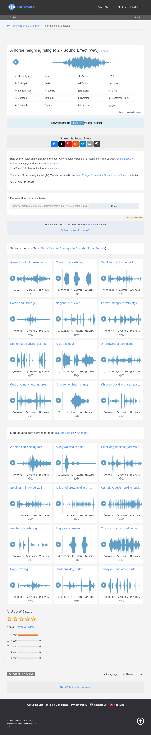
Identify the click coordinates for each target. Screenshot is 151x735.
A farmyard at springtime (117, 343)
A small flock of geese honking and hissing (37, 262)
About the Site (35, 705)
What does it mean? (75, 230)
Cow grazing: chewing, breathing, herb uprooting (42, 384)
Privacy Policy (79, 705)
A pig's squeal (65, 343)
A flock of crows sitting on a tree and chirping (85, 487)
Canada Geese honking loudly (120, 487)
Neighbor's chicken (68, 303)
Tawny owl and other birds (118, 569)
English (13, 17)
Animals (14, 163)
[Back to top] (135, 724)
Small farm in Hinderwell (117, 262)
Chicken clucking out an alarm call (123, 384)
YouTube (119, 705)
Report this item (135, 218)
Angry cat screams (68, 528)
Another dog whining (23, 528)
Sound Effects (123, 158)
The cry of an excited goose (119, 528)
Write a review (25, 626)
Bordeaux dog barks (69, 569)
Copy (112, 205)
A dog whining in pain (69, 447)
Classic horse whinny (69, 262)
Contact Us (100, 705)
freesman (137, 112)
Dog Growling (19, 569)
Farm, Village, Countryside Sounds (94, 175)
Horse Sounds (120, 175)
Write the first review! (77, 687)
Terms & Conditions (57, 705)
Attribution (90, 224)
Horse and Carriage (23, 303)
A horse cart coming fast (26, 447)
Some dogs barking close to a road (33, 343)
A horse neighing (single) (72, 384)
